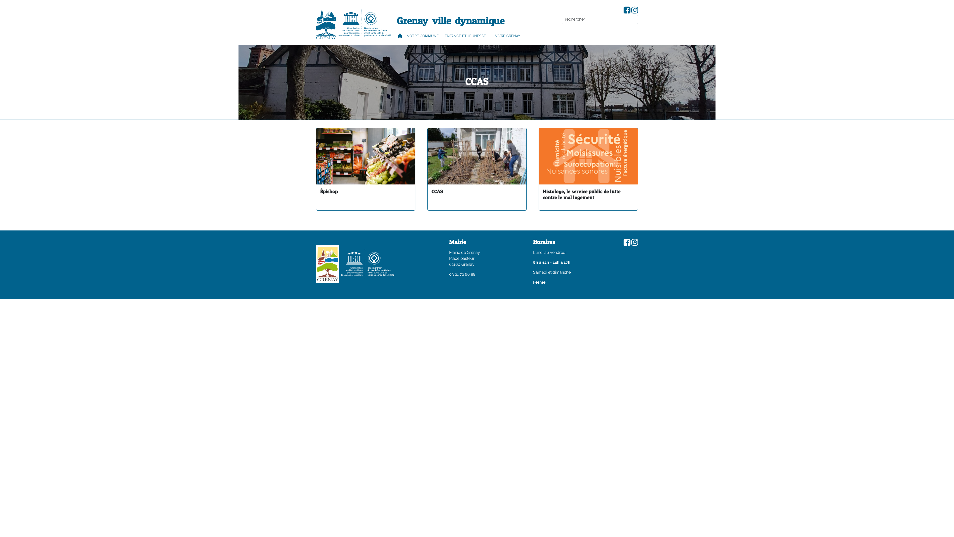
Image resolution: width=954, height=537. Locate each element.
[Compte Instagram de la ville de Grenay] (634, 11)
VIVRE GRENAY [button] (507, 36)
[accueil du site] (326, 24)
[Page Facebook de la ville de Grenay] (627, 11)
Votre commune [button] (423, 36)
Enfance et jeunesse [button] (465, 36)
